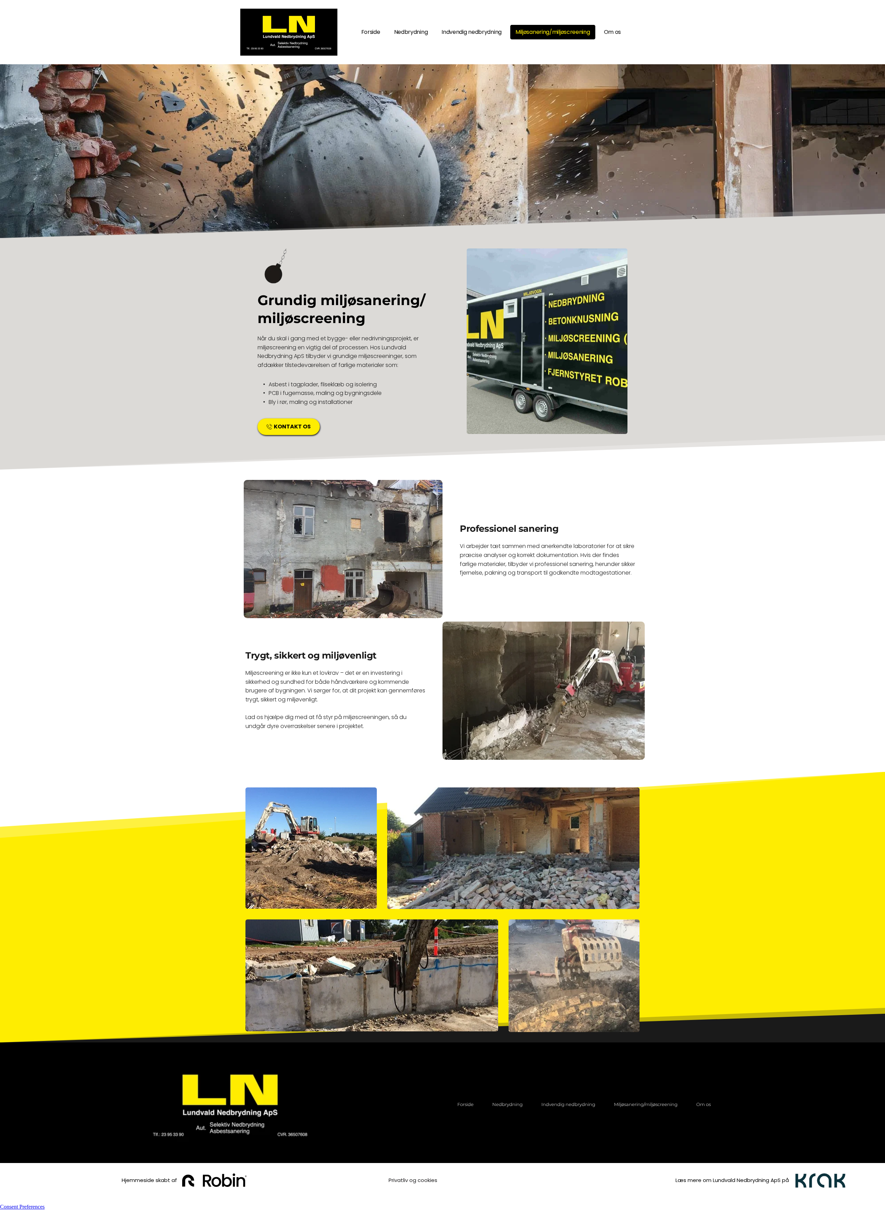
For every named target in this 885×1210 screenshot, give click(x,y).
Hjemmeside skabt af (148, 1180)
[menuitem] (370, 32)
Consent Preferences (22, 1207)
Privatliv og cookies (413, 1180)
